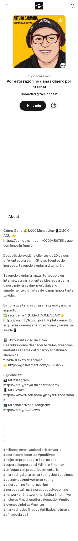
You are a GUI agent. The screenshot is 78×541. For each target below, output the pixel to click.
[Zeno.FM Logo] (39, 6)
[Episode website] (53, 106)
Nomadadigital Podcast (39, 94)
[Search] (72, 6)
